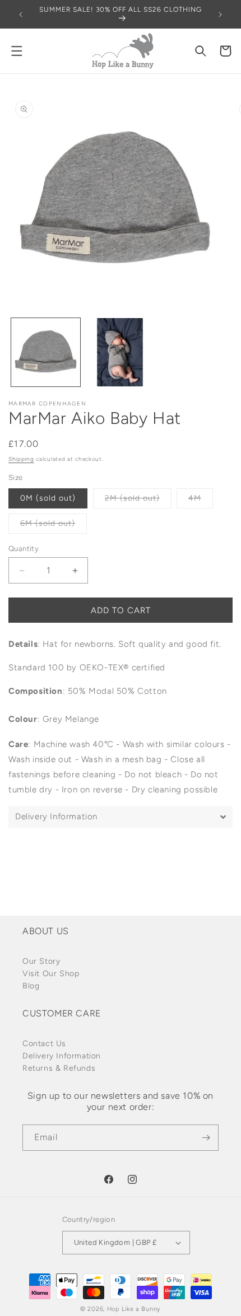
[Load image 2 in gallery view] (120, 352)
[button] (16, 51)
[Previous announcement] (20, 14)
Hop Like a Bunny (134, 1309)
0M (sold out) (48, 498)
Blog (30, 986)
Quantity (23, 548)
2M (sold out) (138, 500)
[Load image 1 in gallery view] (45, 352)
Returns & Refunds (58, 1068)
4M (200, 500)
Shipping (21, 459)
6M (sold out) (53, 526)
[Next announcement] (220, 14)
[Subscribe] (205, 1137)
